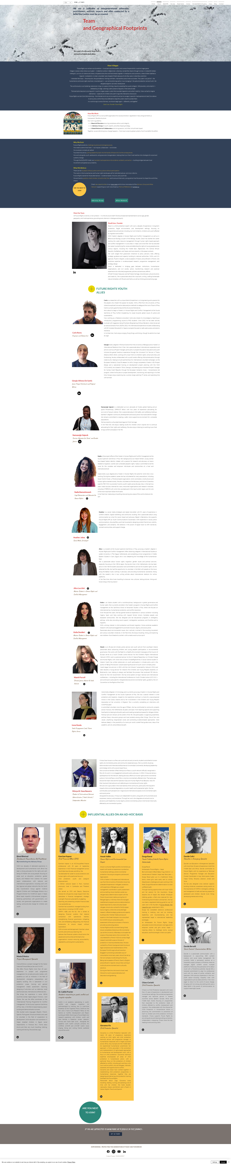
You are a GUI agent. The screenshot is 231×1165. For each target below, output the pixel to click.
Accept (223, 1162)
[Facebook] (108, 1151)
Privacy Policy (71, 1162)
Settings (215, 1162)
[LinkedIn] (74, 272)
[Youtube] (119, 1151)
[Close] (229, 1162)
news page (114, 184)
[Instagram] (143, 940)
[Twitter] (59, 1037)
